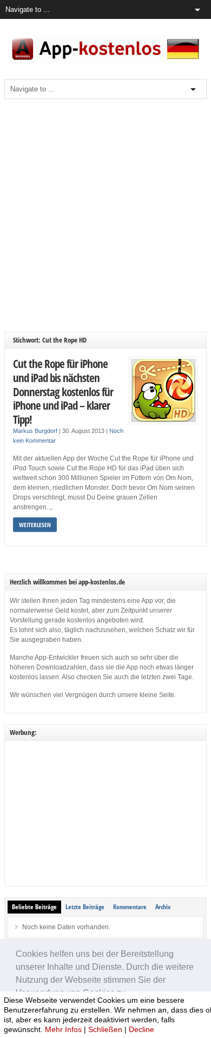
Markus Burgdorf (35, 431)
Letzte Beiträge (84, 906)
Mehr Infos (63, 1029)
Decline (141, 1029)
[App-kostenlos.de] (105, 60)
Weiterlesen (35, 525)
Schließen (105, 1029)
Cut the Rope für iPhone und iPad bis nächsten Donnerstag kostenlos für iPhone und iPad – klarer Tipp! (63, 391)
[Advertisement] (105, 215)
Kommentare (130, 906)
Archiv (162, 906)
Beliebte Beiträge (34, 906)
